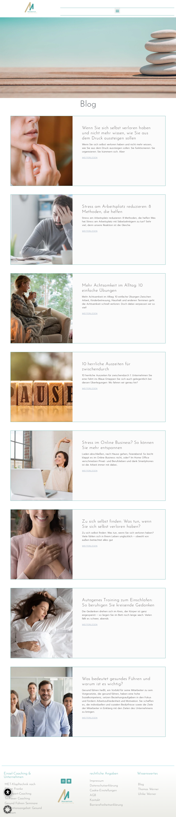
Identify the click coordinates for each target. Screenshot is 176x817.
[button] (117, 11)
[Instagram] (63, 781)
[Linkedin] (69, 781)
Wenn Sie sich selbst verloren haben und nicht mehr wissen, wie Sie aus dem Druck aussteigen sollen (116, 133)
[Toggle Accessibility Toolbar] (8, 792)
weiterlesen (89, 157)
